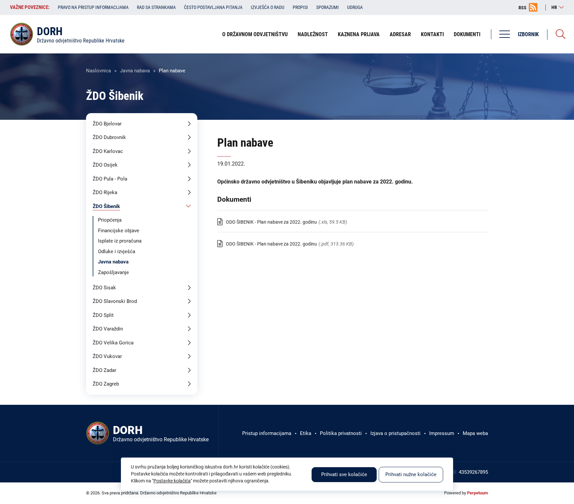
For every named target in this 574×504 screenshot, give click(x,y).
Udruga (355, 7)
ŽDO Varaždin (108, 329)
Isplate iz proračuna (120, 241)
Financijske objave (118, 231)
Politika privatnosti (341, 433)
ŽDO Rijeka (105, 192)
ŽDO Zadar (104, 370)
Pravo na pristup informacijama (93, 7)
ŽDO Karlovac (108, 151)
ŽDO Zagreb (106, 384)
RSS (522, 7)
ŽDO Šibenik (106, 206)
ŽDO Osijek (105, 165)
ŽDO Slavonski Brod (115, 301)
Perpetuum (477, 492)
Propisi (300, 7)
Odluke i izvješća (116, 251)
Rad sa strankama (156, 7)
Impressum (441, 433)
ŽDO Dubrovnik (109, 137)
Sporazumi (327, 7)
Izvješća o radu (267, 7)
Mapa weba (475, 433)
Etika (305, 433)
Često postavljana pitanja (213, 7)
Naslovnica (98, 71)
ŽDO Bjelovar (107, 124)
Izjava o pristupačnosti (395, 433)
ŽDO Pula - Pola (110, 179)
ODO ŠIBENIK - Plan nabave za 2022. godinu (271, 222)
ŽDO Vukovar (107, 356)
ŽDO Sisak (104, 288)
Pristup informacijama (266, 433)
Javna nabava (135, 71)
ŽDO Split (103, 315)
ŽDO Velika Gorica (113, 343)
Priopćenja (110, 220)
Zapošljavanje (113, 272)
